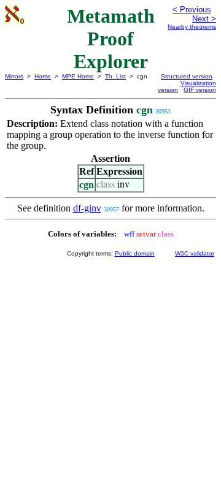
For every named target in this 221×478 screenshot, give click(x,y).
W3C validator (194, 253)
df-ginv (87, 208)
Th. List (115, 76)
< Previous (192, 9)
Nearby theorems (192, 26)
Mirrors (14, 76)
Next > (204, 18)
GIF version (200, 89)
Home (42, 76)
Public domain (135, 253)
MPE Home (78, 76)
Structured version (186, 76)
